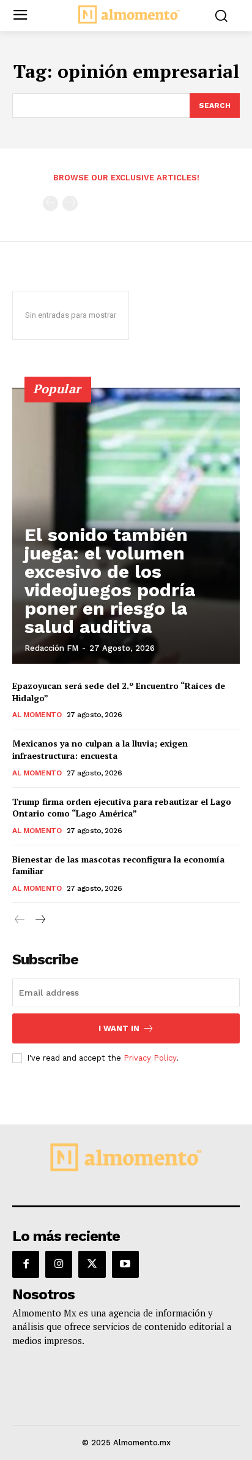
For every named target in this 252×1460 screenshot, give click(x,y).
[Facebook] (25, 1264)
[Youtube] (125, 1264)
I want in (118, 1028)
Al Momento (36, 714)
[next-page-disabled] (70, 203)
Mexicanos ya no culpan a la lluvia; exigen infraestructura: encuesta (100, 749)
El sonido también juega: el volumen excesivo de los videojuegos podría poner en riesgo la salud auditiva (109, 580)
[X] (91, 1264)
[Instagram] (58, 1264)
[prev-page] (50, 203)
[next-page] (39, 920)
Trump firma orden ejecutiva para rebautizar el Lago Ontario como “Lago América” (121, 808)
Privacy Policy (150, 1057)
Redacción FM (51, 648)
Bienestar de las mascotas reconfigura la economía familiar (118, 865)
